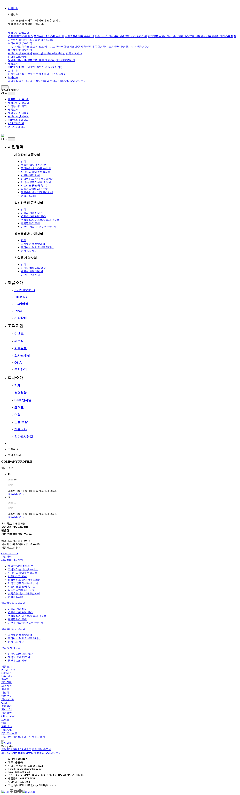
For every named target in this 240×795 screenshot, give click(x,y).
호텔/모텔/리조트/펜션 (20, 36)
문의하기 (61, 74)
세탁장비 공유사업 (18, 102)
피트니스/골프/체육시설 (192, 36)
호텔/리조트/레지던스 (42, 46)
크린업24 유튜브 (41, 749)
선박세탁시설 (46, 39)
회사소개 (13, 77)
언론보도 (30, 74)
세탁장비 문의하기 (18, 113)
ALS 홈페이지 (16, 123)
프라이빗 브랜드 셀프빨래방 (49, 53)
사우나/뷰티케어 (104, 36)
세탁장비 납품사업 (18, 33)
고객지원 (13, 70)
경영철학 (13, 81)
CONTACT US (9, 553)
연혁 (44, 81)
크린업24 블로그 (21, 749)
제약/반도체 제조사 (44, 60)
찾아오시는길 (78, 81)
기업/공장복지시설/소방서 (163, 36)
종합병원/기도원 (104, 46)
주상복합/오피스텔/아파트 (49, 36)
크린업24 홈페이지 (18, 116)
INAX (51, 67)
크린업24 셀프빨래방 (20, 53)
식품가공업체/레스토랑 (219, 36)
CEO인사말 (25, 81)
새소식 (20, 74)
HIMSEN (30, 67)
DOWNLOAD (16, 494)
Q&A (52, 74)
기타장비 (60, 67)
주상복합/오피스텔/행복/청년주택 (75, 46)
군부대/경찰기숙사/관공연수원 (132, 46)
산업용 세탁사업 (17, 57)
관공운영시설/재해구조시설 (37, 192)
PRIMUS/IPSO (16, 67)
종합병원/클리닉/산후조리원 (130, 36)
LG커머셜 (41, 67)
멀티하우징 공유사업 (20, 43)
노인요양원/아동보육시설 (79, 36)
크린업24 (6, 749)
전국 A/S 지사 (74, 53)
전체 (23, 161)
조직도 (37, 81)
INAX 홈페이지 (17, 126)
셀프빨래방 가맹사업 (20, 50)
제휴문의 (39, 752)
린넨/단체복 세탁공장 (20, 60)
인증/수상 (63, 81)
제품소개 (13, 63)
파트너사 (52, 81)
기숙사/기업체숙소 (18, 46)
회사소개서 (42, 74)
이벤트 (12, 74)
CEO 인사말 (22, 400)
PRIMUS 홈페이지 (18, 120)
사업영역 (13, 8)
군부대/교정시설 (65, 60)
